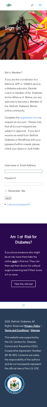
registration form (29, 117)
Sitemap (35, 330)
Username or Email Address (20, 165)
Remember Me (16, 190)
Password (10, 178)
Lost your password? (18, 204)
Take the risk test (23, 283)
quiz (14, 261)
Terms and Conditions (17, 330)
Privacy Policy (32, 325)
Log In (8, 198)
